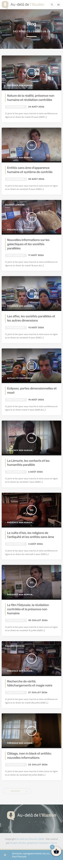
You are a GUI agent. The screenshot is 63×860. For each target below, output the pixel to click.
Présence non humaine (20, 85)
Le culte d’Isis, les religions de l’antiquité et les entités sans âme (30, 535)
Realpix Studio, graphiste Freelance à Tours (33, 842)
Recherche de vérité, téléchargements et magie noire (29, 683)
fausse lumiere (15, 205)
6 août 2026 (35, 472)
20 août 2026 (36, 179)
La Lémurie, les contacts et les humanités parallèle (28, 463)
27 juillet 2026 (37, 692)
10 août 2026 (36, 400)
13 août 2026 (36, 327)
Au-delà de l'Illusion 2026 (30, 838)
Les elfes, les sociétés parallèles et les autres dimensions (31, 318)
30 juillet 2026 (38, 620)
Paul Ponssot (15, 107)
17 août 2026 (36, 255)
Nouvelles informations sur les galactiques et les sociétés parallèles (28, 244)
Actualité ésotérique (20, 378)
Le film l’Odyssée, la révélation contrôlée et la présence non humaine (28, 609)
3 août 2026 (35, 544)
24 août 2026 (36, 107)
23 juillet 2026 (38, 764)
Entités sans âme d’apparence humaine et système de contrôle (29, 170)
